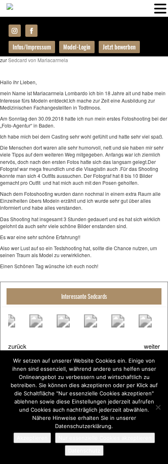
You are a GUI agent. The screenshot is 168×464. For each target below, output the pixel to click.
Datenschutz (84, 450)
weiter (152, 346)
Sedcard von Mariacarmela (38, 59)
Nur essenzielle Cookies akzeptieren (105, 438)
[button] (160, 8)
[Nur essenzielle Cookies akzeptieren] (158, 407)
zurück (17, 346)
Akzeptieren (32, 438)
